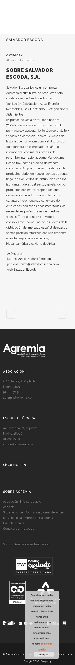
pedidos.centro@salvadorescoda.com (33, 264)
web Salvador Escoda (21, 269)
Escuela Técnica (14, 523)
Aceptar (44, 654)
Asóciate (9, 507)
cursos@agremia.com (18, 444)
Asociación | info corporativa (22, 501)
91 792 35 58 (11, 439)
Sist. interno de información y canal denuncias (34, 512)
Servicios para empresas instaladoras (28, 517)
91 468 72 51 (11, 392)
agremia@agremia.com (18, 397)
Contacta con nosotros (18, 528)
